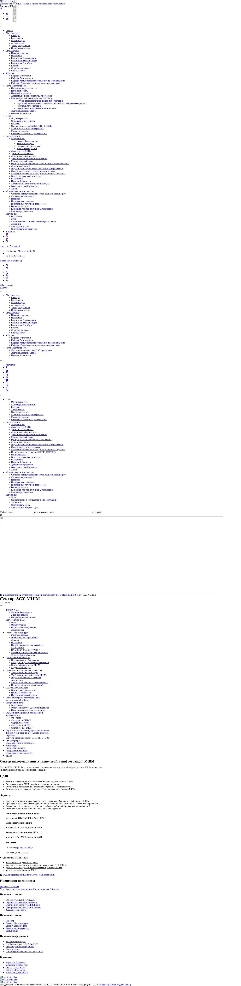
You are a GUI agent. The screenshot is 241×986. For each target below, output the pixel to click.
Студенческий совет (20, 68)
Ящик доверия (18, 70)
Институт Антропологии (29, 106)
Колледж (15, 35)
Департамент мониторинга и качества (29, 158)
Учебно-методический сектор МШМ (28, 675)
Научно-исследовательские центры (28, 710)
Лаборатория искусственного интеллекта (36, 108)
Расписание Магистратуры (24, 60)
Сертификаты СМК (20, 226)
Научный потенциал (21, 93)
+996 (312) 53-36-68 (15, 256)
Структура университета (23, 121)
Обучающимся (12, 50)
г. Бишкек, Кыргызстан (17, 965)
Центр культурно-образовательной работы (31, 439)
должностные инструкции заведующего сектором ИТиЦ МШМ (36, 865)
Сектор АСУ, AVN (20, 723)
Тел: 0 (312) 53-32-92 (15, 970)
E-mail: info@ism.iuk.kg (11, 261)
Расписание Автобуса (21, 63)
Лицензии (16, 224)
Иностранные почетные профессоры (28, 204)
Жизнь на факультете (27, 148)
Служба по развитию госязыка (25, 447)
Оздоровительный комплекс (24, 186)
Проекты (15, 199)
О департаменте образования (25, 660)
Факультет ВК (18, 138)
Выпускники (12, 931)
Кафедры (10, 73)
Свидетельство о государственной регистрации (33, 221)
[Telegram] (15, 20)
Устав (13, 219)
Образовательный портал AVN (20, 900)
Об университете (19, 118)
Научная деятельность (16, 86)
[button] (53, 858)
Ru (7, 13)
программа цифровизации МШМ (21, 870)
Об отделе (16, 718)
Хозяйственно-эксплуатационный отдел (30, 183)
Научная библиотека (21, 113)
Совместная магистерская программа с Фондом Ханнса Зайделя (29, 653)
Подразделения (13, 136)
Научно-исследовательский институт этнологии (40, 101)
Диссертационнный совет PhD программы (31, 96)
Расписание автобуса (16, 941)
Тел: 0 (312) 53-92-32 (15, 967)
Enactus (14, 65)
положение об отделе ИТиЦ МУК (22, 862)
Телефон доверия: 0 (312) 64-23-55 (22, 944)
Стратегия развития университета (27, 128)
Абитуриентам (13, 33)
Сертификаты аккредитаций (24, 229)
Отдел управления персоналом (26, 176)
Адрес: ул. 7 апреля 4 (10, 246)
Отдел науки (17, 705)
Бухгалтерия (17, 178)
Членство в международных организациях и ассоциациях (38, 194)
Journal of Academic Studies (23, 111)
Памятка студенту (19, 53)
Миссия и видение (20, 131)
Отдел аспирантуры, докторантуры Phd (30, 708)
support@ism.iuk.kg (24, 847)
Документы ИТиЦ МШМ (15, 858)
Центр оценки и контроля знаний (27, 685)
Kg (7, 18)
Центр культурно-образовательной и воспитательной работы (40, 163)
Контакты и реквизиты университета (29, 133)
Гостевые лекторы (19, 206)
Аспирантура (17, 43)
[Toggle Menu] (1, 360)
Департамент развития (22, 464)
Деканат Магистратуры (22, 153)
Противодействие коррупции (20, 946)
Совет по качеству (19, 412)
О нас (8, 116)
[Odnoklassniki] (15, 12)
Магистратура (18, 40)
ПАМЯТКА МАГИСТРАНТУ (25, 650)
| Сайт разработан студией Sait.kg (115, 984)
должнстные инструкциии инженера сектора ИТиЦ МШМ (34, 867)
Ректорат (15, 123)
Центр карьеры (18, 454)
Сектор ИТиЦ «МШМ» (22, 728)
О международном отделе (23, 690)
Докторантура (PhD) (21, 151)
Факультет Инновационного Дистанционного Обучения (38, 173)
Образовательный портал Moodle (21, 902)
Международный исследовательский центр (31, 98)
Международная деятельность (20, 191)
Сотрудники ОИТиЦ (21, 720)
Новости (10, 921)
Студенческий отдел (21, 667)
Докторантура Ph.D (20, 45)
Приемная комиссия (20, 48)
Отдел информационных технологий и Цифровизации (37, 168)
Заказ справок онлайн (16, 910)
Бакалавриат (17, 38)
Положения (16, 216)
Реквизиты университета (17, 928)
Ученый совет (18, 409)
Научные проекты (19, 91)
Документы (11, 214)
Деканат (15, 640)
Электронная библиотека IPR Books (23, 905)
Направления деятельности (24, 88)
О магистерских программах (24, 637)
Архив (14, 189)
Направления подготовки (29, 146)
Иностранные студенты (22, 201)
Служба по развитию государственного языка (33, 171)
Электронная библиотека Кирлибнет (23, 907)
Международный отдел (22, 161)
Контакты (10, 231)
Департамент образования (23, 156)
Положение (16, 55)
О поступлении (18, 625)
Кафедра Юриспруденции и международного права (35, 83)
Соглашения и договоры (22, 196)
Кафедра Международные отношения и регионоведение (38, 81)
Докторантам (17, 630)
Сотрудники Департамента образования (30, 662)
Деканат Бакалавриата (27, 141)
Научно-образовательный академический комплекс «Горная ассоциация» (51, 103)
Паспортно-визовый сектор (24, 695)
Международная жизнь (22, 211)
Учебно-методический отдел (24, 672)
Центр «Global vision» (21, 692)
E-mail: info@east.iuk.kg (17, 972)
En (7, 16)
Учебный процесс (25, 143)
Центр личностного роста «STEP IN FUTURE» (33, 452)
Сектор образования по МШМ (25, 665)
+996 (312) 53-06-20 (25, 251)
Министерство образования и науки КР (24, 951)
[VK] (15, 8)
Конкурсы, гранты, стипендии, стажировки (32, 209)
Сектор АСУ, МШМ (20, 725)
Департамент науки (20, 166)
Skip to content (6, 1)
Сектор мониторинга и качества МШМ (29, 682)
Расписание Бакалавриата (23, 58)
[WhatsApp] (15, 16)
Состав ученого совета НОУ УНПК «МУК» (32, 126)
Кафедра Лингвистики (22, 78)
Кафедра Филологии (21, 76)
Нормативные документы (23, 627)
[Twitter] (15, 4)
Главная (9, 30)
